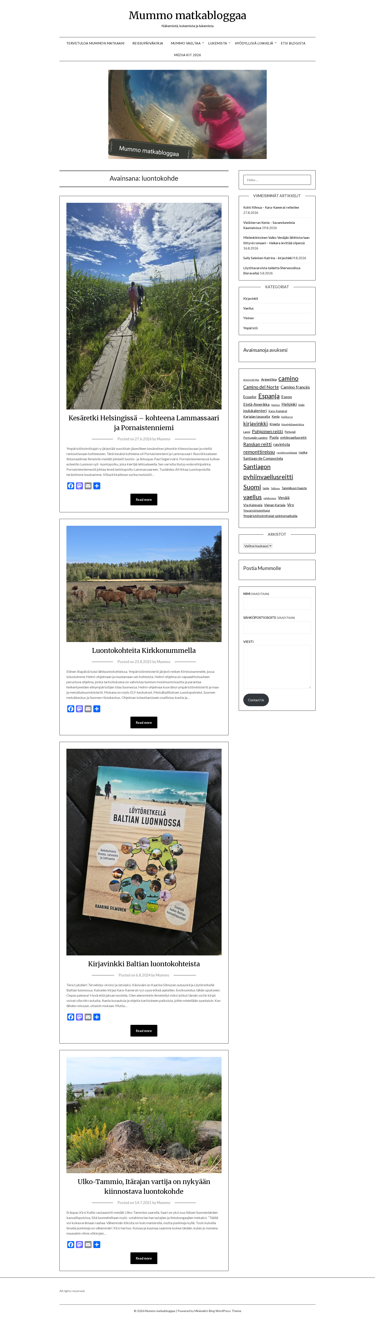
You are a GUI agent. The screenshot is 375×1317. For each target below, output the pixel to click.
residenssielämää (287, 452)
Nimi (256, 594)
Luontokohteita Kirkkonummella (144, 650)
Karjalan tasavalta (256, 416)
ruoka (303, 452)
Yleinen (248, 318)
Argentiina (269, 379)
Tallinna (275, 488)
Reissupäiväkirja (147, 43)
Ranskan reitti (257, 444)
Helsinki (289, 404)
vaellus (252, 496)
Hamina (275, 404)
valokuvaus (269, 498)
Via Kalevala (252, 505)
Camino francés (295, 387)
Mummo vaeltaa (186, 43)
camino (288, 378)
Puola (274, 437)
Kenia (276, 416)
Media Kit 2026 (187, 55)
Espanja (269, 396)
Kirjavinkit (250, 298)
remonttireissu (259, 452)
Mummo (163, 439)
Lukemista (217, 43)
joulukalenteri (255, 410)
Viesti (248, 642)
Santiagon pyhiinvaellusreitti (268, 471)
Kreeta (275, 424)
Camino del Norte (261, 387)
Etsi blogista (293, 43)
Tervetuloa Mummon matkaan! (95, 43)
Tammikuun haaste (294, 488)
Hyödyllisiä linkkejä (254, 43)
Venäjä (283, 497)
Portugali (290, 432)
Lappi (246, 432)
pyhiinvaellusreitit (293, 437)
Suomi (252, 487)
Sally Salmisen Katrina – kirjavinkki (268, 258)
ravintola (281, 444)
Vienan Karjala (274, 505)
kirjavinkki (255, 423)
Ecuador (250, 397)
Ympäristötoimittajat (256, 510)
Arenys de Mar (251, 379)
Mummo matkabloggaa (187, 15)
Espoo (286, 396)
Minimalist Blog (204, 1311)
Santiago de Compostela (263, 458)
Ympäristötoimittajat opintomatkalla (270, 516)
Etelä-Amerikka (256, 404)
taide (266, 488)
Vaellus (248, 308)
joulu (301, 404)
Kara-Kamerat (277, 411)
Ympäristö (250, 328)
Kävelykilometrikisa (292, 424)
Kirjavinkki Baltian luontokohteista (144, 964)
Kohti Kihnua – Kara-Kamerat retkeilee (271, 207)
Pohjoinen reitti (267, 431)
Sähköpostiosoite (269, 617)
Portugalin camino (255, 437)
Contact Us (256, 700)
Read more (144, 499)
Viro (290, 505)
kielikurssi (287, 416)
